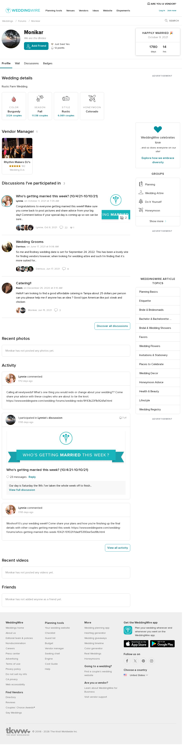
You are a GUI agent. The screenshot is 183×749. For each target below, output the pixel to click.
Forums (22, 21)
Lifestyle (144, 400)
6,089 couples (66, 115)
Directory (11, 697)
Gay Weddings (14, 712)
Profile (6, 63)
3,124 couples (14, 115)
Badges (47, 63)
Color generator (93, 648)
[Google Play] (162, 646)
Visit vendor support (95, 696)
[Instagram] (151, 661)
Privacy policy (13, 669)
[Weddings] (23, 11)
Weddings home (15, 627)
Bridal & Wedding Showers (155, 328)
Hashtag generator (95, 632)
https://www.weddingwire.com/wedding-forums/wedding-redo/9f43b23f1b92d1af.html (59, 401)
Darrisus (20, 246)
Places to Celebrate (151, 364)
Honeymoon (152, 210)
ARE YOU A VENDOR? (163, 3)
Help (47, 669)
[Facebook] (127, 661)
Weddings (7, 21)
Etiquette (145, 301)
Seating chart (52, 653)
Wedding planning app (96, 627)
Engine (49, 658)
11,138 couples (40, 115)
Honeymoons (92, 658)
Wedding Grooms (30, 242)
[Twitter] (135, 661)
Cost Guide (51, 663)
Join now (171, 10)
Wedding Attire (154, 193)
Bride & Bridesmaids (151, 310)
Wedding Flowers (149, 346)
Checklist (50, 632)
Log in (162, 10)
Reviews (10, 702)
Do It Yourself (153, 202)
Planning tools (53, 10)
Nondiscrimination (16, 643)
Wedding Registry (150, 409)
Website (107, 10)
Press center (13, 653)
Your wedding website (57, 627)
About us (11, 632)
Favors (143, 337)
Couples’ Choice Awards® (20, 707)
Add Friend (38, 46)
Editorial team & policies (19, 638)
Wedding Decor (148, 373)
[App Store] (136, 646)
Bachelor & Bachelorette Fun (156, 319)
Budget (49, 643)
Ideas (96, 10)
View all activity (117, 548)
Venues (70, 10)
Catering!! (23, 283)
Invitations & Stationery (153, 355)
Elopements (123, 10)
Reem (19, 287)
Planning (150, 184)
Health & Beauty (149, 391)
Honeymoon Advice (151, 382)
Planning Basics (148, 292)
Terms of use (13, 663)
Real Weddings (92, 653)
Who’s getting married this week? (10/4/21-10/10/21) (57, 196)
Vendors (83, 10)
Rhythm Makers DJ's (17, 162)
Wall (17, 63)
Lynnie (19, 200)
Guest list (50, 638)
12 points (59, 47)
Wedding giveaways (95, 638)
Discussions (31, 63)
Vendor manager (54, 648)
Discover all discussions (112, 326)
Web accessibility (15, 684)
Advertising (12, 658)
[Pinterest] (143, 661)
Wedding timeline (94, 643)
